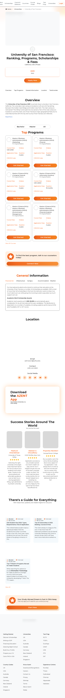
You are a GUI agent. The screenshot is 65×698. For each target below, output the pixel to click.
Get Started (18, 165)
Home (9, 9)
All (44, 127)
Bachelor (20, 127)
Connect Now (32, 264)
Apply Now (32, 80)
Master (33, 127)
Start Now (32, 607)
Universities (18, 9)
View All (7, 587)
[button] (13, 637)
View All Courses (10, 243)
